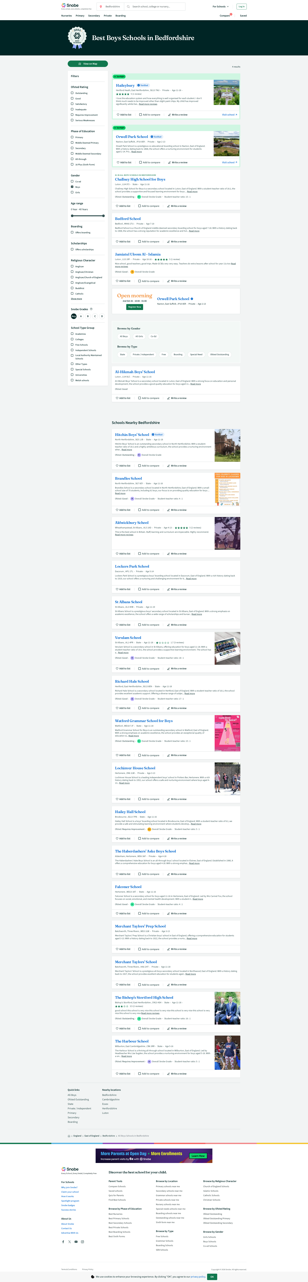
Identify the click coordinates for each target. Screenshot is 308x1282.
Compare (225, 15)
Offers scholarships (84, 249)
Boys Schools (209, 1241)
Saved (243, 15)
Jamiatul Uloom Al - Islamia (176, 267)
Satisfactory (81, 104)
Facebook (63, 1242)
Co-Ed (153, 336)
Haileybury (176, 96)
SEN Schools (162, 1250)
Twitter (70, 1242)
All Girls (139, 336)
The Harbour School (176, 1057)
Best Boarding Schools (119, 1232)
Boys (77, 187)
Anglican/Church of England (88, 277)
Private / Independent (143, 354)
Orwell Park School (176, 146)
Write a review (180, 114)
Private (108, 15)
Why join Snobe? (69, 1187)
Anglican (79, 266)
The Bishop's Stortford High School (176, 1012)
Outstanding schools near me (170, 1218)
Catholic (79, 293)
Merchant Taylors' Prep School (176, 937)
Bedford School (176, 229)
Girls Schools (209, 1237)
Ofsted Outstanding (219, 354)
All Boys (124, 336)
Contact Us (66, 1228)
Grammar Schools (164, 1241)
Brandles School (176, 493)
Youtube (76, 1242)
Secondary (94, 15)
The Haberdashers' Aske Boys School (176, 862)
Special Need (196, 354)
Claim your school (70, 1192)
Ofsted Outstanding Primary (216, 1218)
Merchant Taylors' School (176, 972)
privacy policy (198, 1276)
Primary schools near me (168, 1186)
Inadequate (80, 109)
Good (78, 98)
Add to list (125, 114)
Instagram (82, 1242)
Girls (77, 192)
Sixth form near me (165, 1222)
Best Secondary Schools (120, 1223)
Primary (80, 15)
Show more (76, 298)
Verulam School (176, 652)
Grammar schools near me (168, 1195)
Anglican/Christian (84, 272)
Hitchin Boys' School (176, 449)
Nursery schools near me (168, 1204)
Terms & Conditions (69, 1269)
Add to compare (151, 114)
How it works (67, 1196)
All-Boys (72, 1095)
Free (164, 354)
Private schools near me (167, 1200)
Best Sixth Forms (117, 1236)
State (122, 354)
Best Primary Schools (119, 1218)
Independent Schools (85, 350)
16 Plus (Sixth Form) (85, 164)
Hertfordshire (109, 1108)
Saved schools (115, 1191)
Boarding (121, 15)
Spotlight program (70, 1201)
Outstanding (81, 93)
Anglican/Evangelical (85, 283)
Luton (105, 1113)
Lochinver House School (176, 782)
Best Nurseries (115, 1214)
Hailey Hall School (176, 824)
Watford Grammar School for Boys (176, 737)
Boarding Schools (164, 1245)
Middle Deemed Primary (87, 143)
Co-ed (78, 181)
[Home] (69, 1136)
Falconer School (176, 899)
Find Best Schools (117, 1200)
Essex (105, 1104)
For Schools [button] (219, 6)
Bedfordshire (109, 1095)
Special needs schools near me (170, 1209)
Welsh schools (82, 380)
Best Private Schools (118, 1227)
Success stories (68, 1210)
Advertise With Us (69, 1233)
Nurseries (66, 15)
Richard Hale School (176, 694)
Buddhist (79, 288)
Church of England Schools (216, 1186)
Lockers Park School (176, 577)
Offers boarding (82, 232)
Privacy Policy (87, 1269)
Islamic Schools (210, 1191)
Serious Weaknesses (85, 120)
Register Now (134, 307)
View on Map (90, 64)
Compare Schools (117, 1186)
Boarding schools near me (168, 1213)
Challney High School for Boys (176, 190)
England (77, 1135)
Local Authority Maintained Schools (88, 357)
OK (212, 1277)
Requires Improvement (86, 115)
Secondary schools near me (169, 1191)
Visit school (228, 114)
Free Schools (81, 345)
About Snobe (67, 1224)
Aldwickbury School (176, 537)
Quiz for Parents (116, 1195)
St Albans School (176, 612)
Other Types (81, 364)
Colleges (79, 339)
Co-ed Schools (210, 1246)
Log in (242, 6)
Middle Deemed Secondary (88, 153)
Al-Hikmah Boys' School (176, 384)
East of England (92, 1135)
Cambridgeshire (111, 1099)
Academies (80, 334)
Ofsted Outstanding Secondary (218, 1223)
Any (74, 316)
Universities (81, 375)
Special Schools (83, 369)
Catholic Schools (211, 1195)
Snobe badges (68, 1205)
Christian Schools (211, 1200)
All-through (80, 159)
